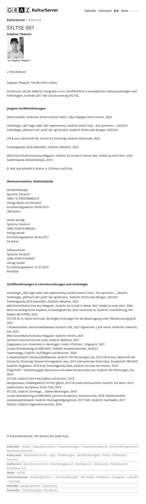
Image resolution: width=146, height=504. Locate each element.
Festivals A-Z (83, 464)
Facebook (102, 477)
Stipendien (119, 455)
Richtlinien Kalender (20, 451)
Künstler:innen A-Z (35, 464)
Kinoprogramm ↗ (41, 477)
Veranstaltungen (69, 446)
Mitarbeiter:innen (35, 455)
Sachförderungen (88, 455)
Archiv (21, 473)
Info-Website (17, 72)
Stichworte (101, 464)
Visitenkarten (119, 464)
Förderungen (66, 455)
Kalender (90, 11)
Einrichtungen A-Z (61, 464)
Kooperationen (30, 486)
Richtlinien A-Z (16, 468)
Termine (12, 459)
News (124, 11)
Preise (106, 455)
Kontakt (12, 486)
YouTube (14, 481)
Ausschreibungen (66, 477)
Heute (26, 446)
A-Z (116, 11)
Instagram (118, 477)
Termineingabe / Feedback (39, 490)
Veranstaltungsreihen (123, 446)
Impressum (50, 486)
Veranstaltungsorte (94, 446)
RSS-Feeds (87, 477)
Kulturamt (105, 11)
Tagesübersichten (44, 446)
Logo (52, 455)
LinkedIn (132, 477)
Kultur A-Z (34, 20)
